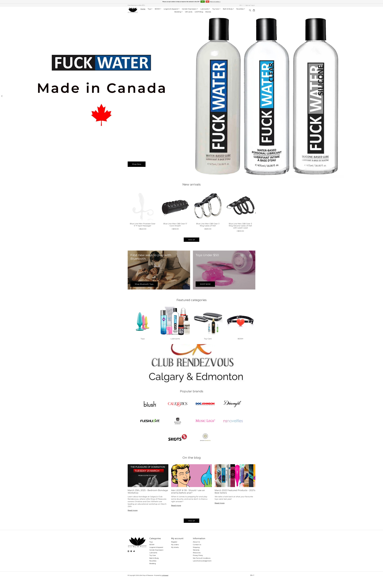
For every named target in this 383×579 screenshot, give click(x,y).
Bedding (152, 563)
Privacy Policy (198, 555)
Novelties (152, 561)
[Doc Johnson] (205, 404)
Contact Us (197, 545)
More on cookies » (215, 1)
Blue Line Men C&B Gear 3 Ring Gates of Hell (207, 225)
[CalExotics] (177, 404)
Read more (133, 510)
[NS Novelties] (233, 421)
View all (191, 240)
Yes (203, 1)
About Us (196, 542)
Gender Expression (156, 550)
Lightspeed (165, 575)
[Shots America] (177, 437)
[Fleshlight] (150, 421)
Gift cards (188, 12)
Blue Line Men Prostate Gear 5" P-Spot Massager (142, 225)
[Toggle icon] (250, 10)
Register (174, 542)
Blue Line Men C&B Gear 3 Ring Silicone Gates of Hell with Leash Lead (240, 226)
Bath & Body (154, 558)
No (207, 1)
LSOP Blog (199, 12)
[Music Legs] (205, 421)
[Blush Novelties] (150, 404)
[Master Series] (177, 421)
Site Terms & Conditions (201, 558)
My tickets (175, 547)
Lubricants (175, 339)
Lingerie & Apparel (156, 547)
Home (142, 9)
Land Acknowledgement (202, 561)
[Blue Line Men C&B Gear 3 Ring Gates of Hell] (208, 206)
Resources (196, 553)
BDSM (240, 339)
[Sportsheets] (205, 437)
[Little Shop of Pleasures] (133, 10)
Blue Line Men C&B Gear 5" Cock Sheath (175, 225)
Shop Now (136, 164)
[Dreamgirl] (233, 404)
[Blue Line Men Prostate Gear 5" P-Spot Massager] (142, 206)
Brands (208, 12)
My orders (175, 545)
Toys (143, 339)
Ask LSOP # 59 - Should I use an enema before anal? (188, 491)
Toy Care (208, 339)
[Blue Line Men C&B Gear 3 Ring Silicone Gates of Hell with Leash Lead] (240, 206)
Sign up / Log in (250, 5)
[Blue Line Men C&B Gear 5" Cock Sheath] (175, 206)
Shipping (196, 547)
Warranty (196, 550)
